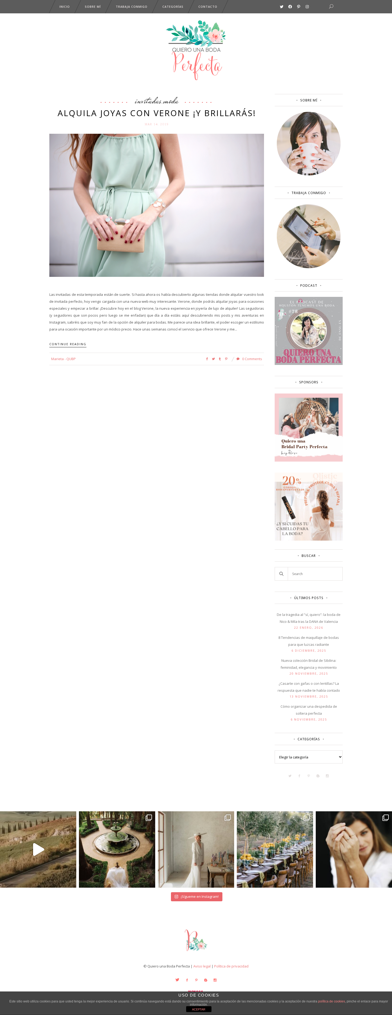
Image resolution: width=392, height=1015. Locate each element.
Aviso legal (202, 966)
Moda (171, 100)
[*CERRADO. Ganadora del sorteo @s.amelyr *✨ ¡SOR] (354, 849)
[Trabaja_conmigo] (309, 267)
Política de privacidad (231, 966)
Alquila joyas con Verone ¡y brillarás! (157, 113)
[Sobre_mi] (309, 174)
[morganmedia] (196, 952)
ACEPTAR (198, 1009)
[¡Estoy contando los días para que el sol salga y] (275, 849)
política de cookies (331, 1001)
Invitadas (148, 100)
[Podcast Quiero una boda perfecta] (309, 363)
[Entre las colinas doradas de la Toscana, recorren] (38, 849)
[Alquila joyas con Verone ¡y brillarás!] (156, 205)
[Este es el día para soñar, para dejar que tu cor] (117, 849)
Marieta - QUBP (63, 358)
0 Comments (251, 358)
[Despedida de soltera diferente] (309, 460)
